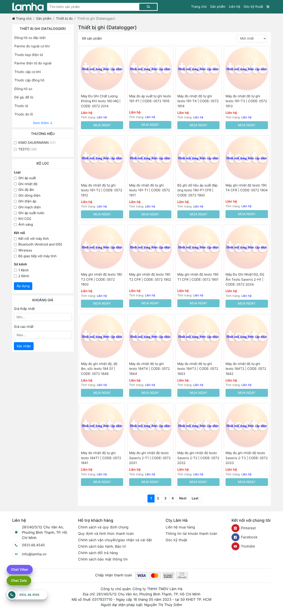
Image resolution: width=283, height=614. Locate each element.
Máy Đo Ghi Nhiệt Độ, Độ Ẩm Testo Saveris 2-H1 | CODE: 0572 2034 (245, 279)
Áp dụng (23, 286)
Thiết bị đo (64, 18)
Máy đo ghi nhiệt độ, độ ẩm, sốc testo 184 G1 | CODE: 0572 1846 (99, 369)
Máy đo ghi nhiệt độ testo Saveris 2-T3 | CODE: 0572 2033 (247, 458)
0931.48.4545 (33, 545)
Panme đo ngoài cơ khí (32, 46)
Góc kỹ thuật (253, 6)
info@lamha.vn (34, 554)
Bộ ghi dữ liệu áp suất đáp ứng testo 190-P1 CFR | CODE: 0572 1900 (197, 190)
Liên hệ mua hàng (180, 527)
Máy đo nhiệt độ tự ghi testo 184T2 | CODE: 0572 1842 (246, 369)
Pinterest (248, 528)
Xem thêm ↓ (43, 123)
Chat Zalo (19, 580)
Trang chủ (199, 6)
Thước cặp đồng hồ (29, 80)
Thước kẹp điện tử (28, 55)
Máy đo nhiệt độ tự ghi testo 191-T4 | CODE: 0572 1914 (198, 101)
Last (195, 498)
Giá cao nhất (23, 326)
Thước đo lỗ (23, 114)
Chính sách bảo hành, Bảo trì (102, 546)
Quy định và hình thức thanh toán (106, 533)
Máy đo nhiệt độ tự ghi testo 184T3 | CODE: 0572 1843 (197, 369)
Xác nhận (24, 346)
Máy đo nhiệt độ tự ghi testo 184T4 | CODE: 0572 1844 (149, 369)
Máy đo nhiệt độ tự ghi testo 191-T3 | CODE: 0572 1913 (246, 101)
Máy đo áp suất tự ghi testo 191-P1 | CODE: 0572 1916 (150, 98)
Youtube (248, 546)
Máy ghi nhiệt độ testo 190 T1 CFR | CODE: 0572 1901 (197, 277)
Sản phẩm (218, 6)
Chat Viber (19, 569)
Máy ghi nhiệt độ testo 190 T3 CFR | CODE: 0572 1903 (101, 279)
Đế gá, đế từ (23, 97)
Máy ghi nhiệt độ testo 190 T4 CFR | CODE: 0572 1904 (247, 187)
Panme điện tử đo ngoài (33, 63)
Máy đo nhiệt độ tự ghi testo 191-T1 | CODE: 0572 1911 (149, 190)
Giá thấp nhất (24, 309)
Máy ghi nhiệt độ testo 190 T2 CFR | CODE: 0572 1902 (150, 277)
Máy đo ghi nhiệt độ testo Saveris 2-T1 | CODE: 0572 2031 (150, 458)
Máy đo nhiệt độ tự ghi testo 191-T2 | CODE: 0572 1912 (101, 190)
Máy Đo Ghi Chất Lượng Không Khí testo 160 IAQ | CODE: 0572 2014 (100, 101)
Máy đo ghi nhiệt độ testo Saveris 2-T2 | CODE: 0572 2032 (198, 458)
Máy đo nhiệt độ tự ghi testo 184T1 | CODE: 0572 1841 (101, 458)
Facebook (249, 537)
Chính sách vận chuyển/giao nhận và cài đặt (115, 540)
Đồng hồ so (23, 89)
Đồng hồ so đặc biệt (30, 38)
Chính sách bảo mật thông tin (103, 559)
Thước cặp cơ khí (27, 72)
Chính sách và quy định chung (103, 527)
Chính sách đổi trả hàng (98, 553)
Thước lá (21, 106)
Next (183, 498)
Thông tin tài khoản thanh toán (191, 533)
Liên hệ (234, 6)
